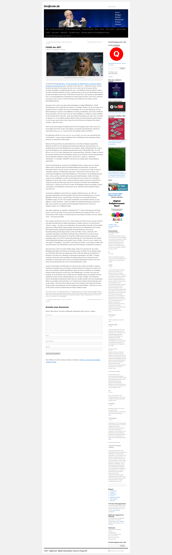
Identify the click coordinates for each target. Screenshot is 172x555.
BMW (95, 291)
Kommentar (49, 315)
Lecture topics (55, 32)
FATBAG (74, 293)
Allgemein (61, 291)
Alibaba (74, 291)
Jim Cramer (99, 293)
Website (48, 346)
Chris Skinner (49, 293)
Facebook (68, 293)
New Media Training (74, 32)
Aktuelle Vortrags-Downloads (73, 29)
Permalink (63, 296)
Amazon (79, 291)
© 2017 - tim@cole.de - (51, 551)
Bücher (102, 29)
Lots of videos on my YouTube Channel (116, 112)
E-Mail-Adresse (50, 341)
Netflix (61, 294)
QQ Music (65, 294)
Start (47, 29)
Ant (82, 291)
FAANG (64, 293)
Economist (59, 293)
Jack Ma (94, 293)
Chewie (99, 291)
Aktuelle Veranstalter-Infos (57, 29)
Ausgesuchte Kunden (87, 29)
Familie (48, 32)
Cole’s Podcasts (110, 29)
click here (110, 76)
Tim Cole (63, 49)
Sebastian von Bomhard (115, 497)
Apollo (85, 291)
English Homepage (121, 29)
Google (81, 293)
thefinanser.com (89, 294)
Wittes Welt (112, 500)
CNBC (54, 293)
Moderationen (64, 32)
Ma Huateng (56, 294)
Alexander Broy (113, 490)
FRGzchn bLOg (113, 494)
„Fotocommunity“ (116, 510)
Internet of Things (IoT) (80, 551)
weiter (109, 311)
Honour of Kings (87, 293)
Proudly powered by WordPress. (117, 551)
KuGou (47, 294)
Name (47, 335)
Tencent (82, 294)
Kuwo (51, 294)
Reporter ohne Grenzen (74, 294)
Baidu (92, 291)
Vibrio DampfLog (114, 499)
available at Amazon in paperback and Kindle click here (113, 226)
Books (96, 29)
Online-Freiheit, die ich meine (95, 42)
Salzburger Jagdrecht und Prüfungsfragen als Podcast (95, 32)
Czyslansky (112, 492)
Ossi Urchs (112, 495)
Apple (88, 291)
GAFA (77, 293)
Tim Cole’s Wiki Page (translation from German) (58, 36)
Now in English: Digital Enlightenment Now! (115, 194)
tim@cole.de (52, 6)
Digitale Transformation (65, 551)
